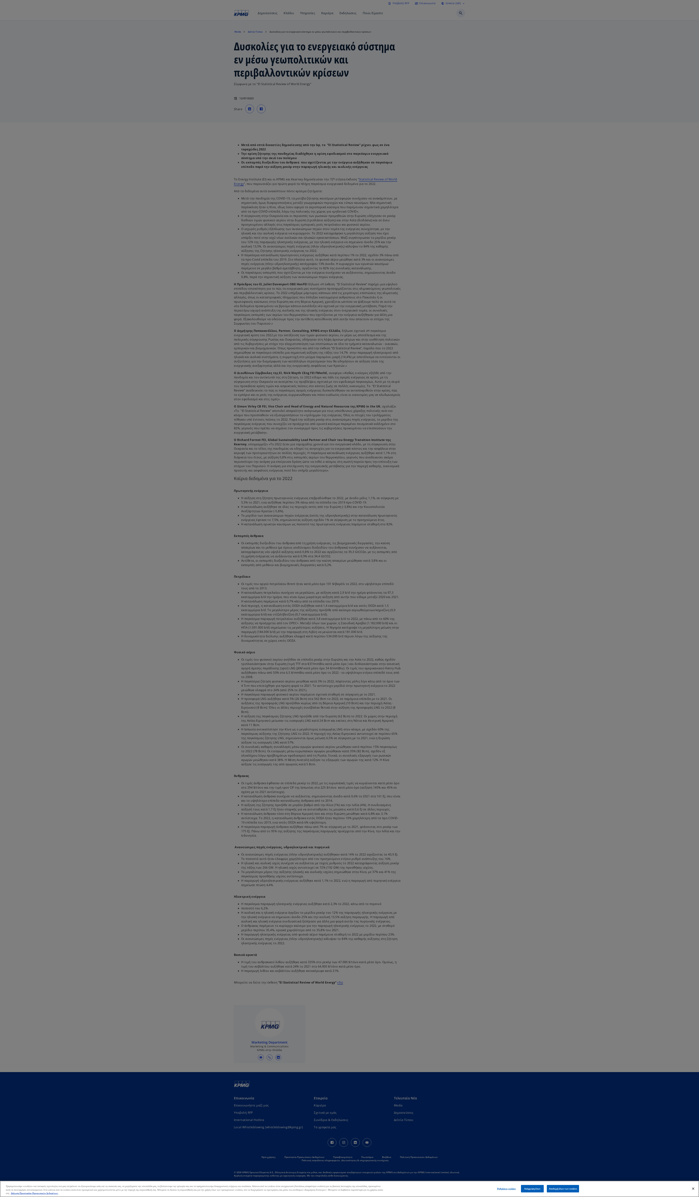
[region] (349, 1189)
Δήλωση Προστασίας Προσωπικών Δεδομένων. (34, 1193)
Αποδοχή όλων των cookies (563, 1188)
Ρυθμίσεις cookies (506, 1188)
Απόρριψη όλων (532, 1188)
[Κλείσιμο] (693, 1189)
